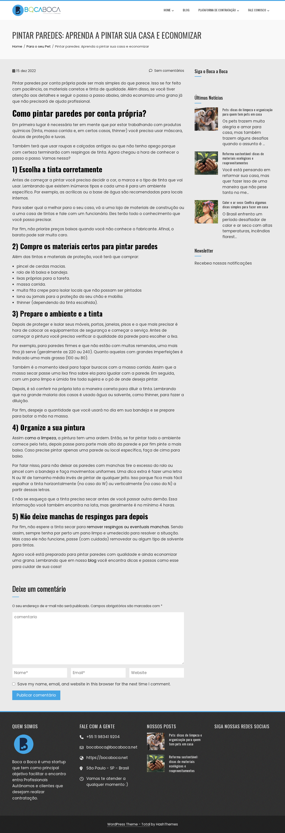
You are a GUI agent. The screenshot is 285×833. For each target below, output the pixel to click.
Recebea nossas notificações (223, 263)
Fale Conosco (257, 10)
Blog (186, 10)
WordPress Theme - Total (128, 824)
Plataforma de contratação (217, 10)
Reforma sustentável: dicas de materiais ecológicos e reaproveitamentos (243, 158)
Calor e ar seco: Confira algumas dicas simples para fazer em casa (245, 204)
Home (167, 10)
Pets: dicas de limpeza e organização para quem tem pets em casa (247, 112)
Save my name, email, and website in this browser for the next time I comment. (94, 684)
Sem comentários (168, 70)
